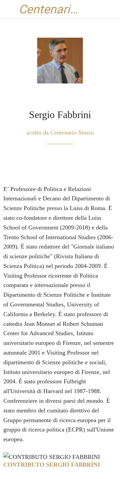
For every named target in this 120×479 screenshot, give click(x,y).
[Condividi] (93, 164)
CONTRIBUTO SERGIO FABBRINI (51, 464)
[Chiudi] (9, 9)
